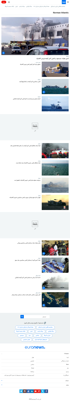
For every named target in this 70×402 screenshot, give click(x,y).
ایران (16, 6)
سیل (30, 335)
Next (67, 365)
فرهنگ (32, 368)
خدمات (67, 381)
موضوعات (66, 354)
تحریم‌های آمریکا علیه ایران (41, 340)
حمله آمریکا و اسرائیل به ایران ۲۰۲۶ (41, 6)
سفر (68, 368)
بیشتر (67, 385)
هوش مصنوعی (26, 340)
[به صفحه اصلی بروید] (64, 2)
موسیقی (22, 335)
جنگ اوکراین (29, 6)
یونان (39, 143)
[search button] (22, 316)
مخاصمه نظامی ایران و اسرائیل (58, 6)
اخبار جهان (38, 275)
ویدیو (67, 372)
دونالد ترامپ (22, 6)
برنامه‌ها (32, 372)
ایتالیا (67, 56)
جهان (33, 357)
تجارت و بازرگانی (65, 361)
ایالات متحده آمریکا (9, 6)
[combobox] (35, 316)
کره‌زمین (32, 361)
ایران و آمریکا (47, 335)
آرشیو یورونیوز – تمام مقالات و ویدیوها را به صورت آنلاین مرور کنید (19, 375)
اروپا (68, 357)
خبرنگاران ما (66, 375)
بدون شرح (38, 62)
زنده (4, 2)
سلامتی (37, 335)
